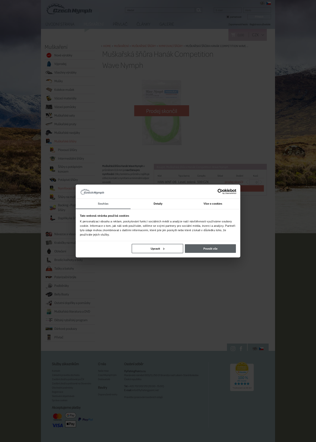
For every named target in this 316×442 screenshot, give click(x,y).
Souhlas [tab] (103, 203)
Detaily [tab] (158, 203)
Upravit (155, 248)
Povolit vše (210, 248)
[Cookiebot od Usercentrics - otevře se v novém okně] (220, 191)
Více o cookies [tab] (213, 203)
